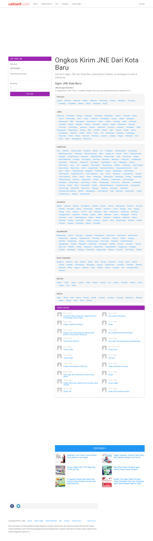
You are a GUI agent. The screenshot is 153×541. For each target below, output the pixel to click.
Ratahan (62, 209)
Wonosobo (87, 139)
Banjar (134, 116)
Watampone (114, 212)
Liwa (58, 151)
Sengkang (116, 217)
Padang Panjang (64, 179)
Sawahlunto (138, 177)
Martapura (115, 159)
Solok (89, 177)
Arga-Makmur (106, 162)
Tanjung (138, 244)
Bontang (81, 250)
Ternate (132, 282)
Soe (123, 267)
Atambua (69, 262)
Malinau (111, 250)
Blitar (72, 121)
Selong (107, 267)
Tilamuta (62, 223)
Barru (105, 212)
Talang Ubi (125, 159)
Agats (59, 298)
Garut (79, 118)
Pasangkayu (85, 206)
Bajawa (82, 262)
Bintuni (78, 298)
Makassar (93, 100)
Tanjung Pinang (77, 171)
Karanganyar (63, 133)
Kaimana (111, 298)
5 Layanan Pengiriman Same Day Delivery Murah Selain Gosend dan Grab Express (81, 481)
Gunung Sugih (76, 151)
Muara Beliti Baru (65, 159)
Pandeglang (105, 118)
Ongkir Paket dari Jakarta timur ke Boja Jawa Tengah (80, 384)
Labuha (81, 282)
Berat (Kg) (13, 83)
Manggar (62, 156)
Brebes (104, 130)
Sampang (83, 127)
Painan (74, 177)
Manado (98, 209)
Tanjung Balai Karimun (123, 168)
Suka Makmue (103, 191)
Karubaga (119, 298)
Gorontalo (96, 223)
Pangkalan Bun (84, 238)
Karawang (60, 116)
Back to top (91, 521)
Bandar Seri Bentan (107, 168)
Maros (116, 214)
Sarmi (82, 300)
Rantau (79, 247)
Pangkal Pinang (73, 156)
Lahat (118, 156)
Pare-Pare (62, 220)
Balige (70, 185)
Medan (85, 100)
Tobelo (61, 285)
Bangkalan (130, 118)
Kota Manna (94, 162)
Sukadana (78, 154)
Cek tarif (111, 358)
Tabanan (62, 270)
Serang (114, 118)
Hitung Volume (46, 4)
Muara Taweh (133, 235)
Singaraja (116, 267)
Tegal (67, 139)
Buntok (70, 235)
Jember (108, 121)
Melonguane (120, 206)
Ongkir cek (67, 391)
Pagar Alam (63, 162)
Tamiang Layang (92, 241)
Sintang (81, 241)
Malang (87, 124)
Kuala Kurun (111, 235)
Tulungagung (61, 130)
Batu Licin (62, 247)
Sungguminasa (64, 214)
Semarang (131, 100)
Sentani (89, 300)
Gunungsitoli (85, 185)
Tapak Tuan (85, 188)
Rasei (75, 300)
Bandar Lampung (90, 154)
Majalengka (109, 116)
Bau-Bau (131, 220)
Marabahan (93, 244)
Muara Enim (127, 156)
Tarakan (139, 250)
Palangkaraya (63, 244)
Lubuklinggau (136, 159)
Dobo (66, 282)
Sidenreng (62, 217)
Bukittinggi (119, 177)
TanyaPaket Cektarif (71, 341)
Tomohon (107, 209)
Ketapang (88, 235)
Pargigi (61, 212)
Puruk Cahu (105, 241)
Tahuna (110, 206)
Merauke (139, 298)
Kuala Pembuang (126, 241)
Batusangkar (108, 177)
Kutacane (104, 188)
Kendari (139, 220)
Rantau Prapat (74, 182)
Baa (76, 262)
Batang (82, 130)
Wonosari (85, 136)
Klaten (89, 133)
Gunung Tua (115, 182)
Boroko (103, 206)
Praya (93, 267)
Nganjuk (105, 124)
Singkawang (72, 241)
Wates (77, 136)
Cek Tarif (29, 94)
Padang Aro (97, 177)
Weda (74, 285)
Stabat (94, 182)
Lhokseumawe (64, 194)
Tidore (140, 282)
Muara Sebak (63, 168)
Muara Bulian (95, 165)
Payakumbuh (86, 179)
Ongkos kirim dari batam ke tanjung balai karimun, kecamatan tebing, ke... (78, 333)
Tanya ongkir (68, 349)
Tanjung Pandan (135, 154)
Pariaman (76, 179)
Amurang (139, 206)
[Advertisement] (76, 28)
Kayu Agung (86, 159)
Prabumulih (84, 162)
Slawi (61, 139)
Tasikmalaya (70, 118)
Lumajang (62, 124)
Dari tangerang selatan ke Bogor (120, 333)
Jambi (84, 168)
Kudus (96, 133)
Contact (142, 4)
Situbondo (101, 127)
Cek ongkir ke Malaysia (117, 316)
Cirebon (118, 116)
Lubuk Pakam (115, 179)
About (35, 4)
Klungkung (90, 265)
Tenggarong (122, 247)
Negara (77, 267)
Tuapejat (138, 174)
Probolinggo (72, 127)
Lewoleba (129, 265)
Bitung (78, 209)
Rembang (95, 136)
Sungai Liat (110, 154)
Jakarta (59, 100)
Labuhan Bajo (109, 265)
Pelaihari (71, 247)
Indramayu (88, 116)
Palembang (103, 100)
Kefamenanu (79, 265)
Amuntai (120, 244)
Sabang (74, 194)
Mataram (139, 265)
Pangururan (126, 182)
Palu (90, 212)
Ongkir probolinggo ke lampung (75, 366)
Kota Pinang (85, 182)
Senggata (132, 247)
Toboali (118, 154)
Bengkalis (89, 171)
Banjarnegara (73, 130)
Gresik (100, 121)
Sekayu (136, 156)
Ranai (61, 171)
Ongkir (110, 324)
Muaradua (105, 159)
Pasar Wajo (80, 220)
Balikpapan (71, 250)
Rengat (108, 171)
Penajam (62, 250)
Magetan (79, 124)
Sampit (123, 238)
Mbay (70, 267)
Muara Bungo (107, 165)
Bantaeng (97, 212)
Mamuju (76, 206)
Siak (101, 174)
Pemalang (120, 133)
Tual (67, 285)
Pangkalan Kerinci (77, 174)
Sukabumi (94, 118)
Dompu (120, 262)
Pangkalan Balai (96, 156)
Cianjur (86, 118)
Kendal (81, 133)
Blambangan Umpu (65, 154)
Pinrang (134, 214)
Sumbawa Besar (132, 267)
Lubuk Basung (128, 174)
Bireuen (81, 191)
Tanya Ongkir (76, 4)
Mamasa (67, 206)
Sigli (111, 191)
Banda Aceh (130, 191)
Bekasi (81, 103)
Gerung (134, 262)
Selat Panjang (128, 171)
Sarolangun (127, 165)
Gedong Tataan (120, 151)
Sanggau (131, 238)
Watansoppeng (80, 217)
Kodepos (65, 4)
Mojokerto (96, 124)
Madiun (71, 124)
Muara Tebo (75, 168)
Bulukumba (125, 212)
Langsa (139, 191)
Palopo (134, 217)
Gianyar (61, 265)
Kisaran (95, 179)
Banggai (123, 209)
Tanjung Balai (135, 185)
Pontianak (95, 238)
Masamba (107, 214)
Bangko (117, 165)
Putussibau (105, 238)
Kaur (114, 162)
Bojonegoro (80, 121)
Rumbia (70, 220)
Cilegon (121, 118)
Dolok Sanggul (128, 179)
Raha (112, 220)
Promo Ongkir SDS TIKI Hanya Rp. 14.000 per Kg (81, 468)
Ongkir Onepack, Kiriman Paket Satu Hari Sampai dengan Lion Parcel (129, 456)
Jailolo (73, 282)
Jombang (116, 121)
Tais (78, 165)
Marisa (88, 223)
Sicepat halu (113, 349)
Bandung (68, 100)
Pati (102, 133)
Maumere (62, 267)
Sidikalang (104, 179)
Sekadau (62, 241)
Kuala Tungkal (138, 165)
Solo (136, 136)
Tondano (130, 206)
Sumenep (111, 127)
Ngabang (73, 238)
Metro (101, 154)
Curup (72, 165)
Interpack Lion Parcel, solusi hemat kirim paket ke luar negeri (82, 456)
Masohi (95, 282)
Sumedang (98, 116)
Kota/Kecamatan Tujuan (18, 74)
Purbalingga (130, 133)
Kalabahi (70, 265)
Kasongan (79, 235)
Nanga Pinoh (63, 238)
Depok (88, 103)
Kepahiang (123, 162)
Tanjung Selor (101, 250)
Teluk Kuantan (64, 174)
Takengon (95, 188)
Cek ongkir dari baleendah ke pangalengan (124, 341)
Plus (56, 4)
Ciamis (61, 118)
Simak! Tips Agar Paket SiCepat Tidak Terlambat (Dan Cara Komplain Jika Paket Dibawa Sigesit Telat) (129, 481)
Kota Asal (13, 64)
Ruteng (100, 267)
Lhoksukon (124, 188)
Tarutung (62, 185)
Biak (72, 298)
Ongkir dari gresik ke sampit (118, 391)
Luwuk (115, 209)
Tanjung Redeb (110, 247)
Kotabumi (87, 151)
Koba (126, 154)
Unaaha (105, 220)
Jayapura (102, 298)
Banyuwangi (63, 121)
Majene (59, 206)
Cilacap (118, 130)
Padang (112, 100)
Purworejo (62, 136)
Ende (127, 262)
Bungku (136, 209)
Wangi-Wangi (121, 220)
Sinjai (70, 217)
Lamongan (133, 121)
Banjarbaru (88, 247)
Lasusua (97, 220)
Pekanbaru (121, 100)
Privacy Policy (76, 521)
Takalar (90, 217)
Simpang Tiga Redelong (67, 191)
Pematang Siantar (122, 185)
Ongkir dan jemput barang (118, 366)
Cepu (111, 130)
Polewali (95, 206)
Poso (68, 212)
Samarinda (90, 250)
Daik (135, 168)
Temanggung (76, 139)
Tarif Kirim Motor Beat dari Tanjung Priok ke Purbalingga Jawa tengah (79, 317)
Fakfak (93, 298)
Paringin (73, 244)
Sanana (116, 282)
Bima (96, 262)
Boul (129, 209)
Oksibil (68, 300)
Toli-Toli (83, 212)
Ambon (59, 282)
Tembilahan (99, 171)
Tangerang (96, 103)
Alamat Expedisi (51, 521)
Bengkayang (61, 235)
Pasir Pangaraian (92, 174)
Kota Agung (132, 151)
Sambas (115, 238)
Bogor (105, 103)
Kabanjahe (62, 182)
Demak (125, 130)
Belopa (93, 214)
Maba (88, 282)
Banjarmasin (98, 247)
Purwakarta (70, 116)
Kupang (99, 265)
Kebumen (73, 133)
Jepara (133, 130)
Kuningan (126, 116)
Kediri (125, 121)
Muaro (82, 177)
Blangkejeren (90, 191)
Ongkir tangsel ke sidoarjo (73, 324)
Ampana (76, 212)
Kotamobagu (88, 209)
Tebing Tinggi (109, 156)
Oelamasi (85, 267)
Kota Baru (129, 244)
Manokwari (129, 298)
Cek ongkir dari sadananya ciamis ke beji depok (78, 375)
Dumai (108, 174)
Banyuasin (84, 156)
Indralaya (76, 159)
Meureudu (119, 191)
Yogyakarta (72, 103)
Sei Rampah (136, 182)
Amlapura (60, 262)
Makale (98, 217)
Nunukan (119, 250)
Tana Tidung (129, 250)
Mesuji (95, 151)
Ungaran (104, 136)
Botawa (86, 298)
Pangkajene (125, 214)
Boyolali (97, 130)
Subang (79, 116)
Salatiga (112, 136)
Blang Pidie (75, 188)
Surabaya (62, 103)
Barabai (112, 244)
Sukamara (114, 241)
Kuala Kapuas (99, 235)
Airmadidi (70, 209)
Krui (101, 151)
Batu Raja (96, 159)
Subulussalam (85, 194)
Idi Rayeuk (113, 188)
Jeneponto (76, 214)
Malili (100, 214)
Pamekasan (122, 124)
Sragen (120, 136)
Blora (89, 130)
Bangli (90, 262)
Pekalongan (110, 133)
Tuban (138, 127)
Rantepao (107, 217)
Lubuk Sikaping (64, 177)
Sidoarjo (92, 127)
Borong (103, 262)
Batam (67, 171)
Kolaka (88, 220)
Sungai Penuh (93, 168)
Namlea (103, 282)
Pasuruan (131, 124)
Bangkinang (117, 171)
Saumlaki (124, 282)
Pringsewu (109, 151)
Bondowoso (91, 121)
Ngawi (113, 124)
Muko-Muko (63, 165)
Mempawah (121, 235)
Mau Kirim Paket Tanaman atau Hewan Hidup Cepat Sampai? (126, 468)
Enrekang (134, 212)
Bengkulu (85, 165)
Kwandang (79, 223)
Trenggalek (130, 127)
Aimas (66, 298)
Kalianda (66, 151)
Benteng (85, 214)
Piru (109, 282)
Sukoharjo (129, 136)
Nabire (61, 300)
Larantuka (120, 265)
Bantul (70, 136)
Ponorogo (62, 127)
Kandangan (103, 244)
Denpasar (76, 100)
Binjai (76, 185)
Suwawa (70, 223)
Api (60, 521)
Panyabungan (104, 182)
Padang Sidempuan (106, 185)
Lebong (132, 162)
